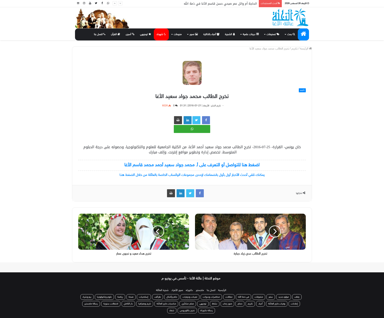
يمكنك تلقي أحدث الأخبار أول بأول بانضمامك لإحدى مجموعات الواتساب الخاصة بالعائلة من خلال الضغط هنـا (192, 175)
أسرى (129, 34)
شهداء (160, 34)
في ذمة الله (243, 297)
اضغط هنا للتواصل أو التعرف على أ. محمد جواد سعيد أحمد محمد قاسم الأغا (192, 165)
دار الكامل (128, 303)
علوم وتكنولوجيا (104, 297)
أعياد (260, 303)
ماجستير (200, 290)
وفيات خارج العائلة (276, 303)
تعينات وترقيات (190, 297)
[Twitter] (96, 3)
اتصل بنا (98, 34)
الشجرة (229, 34)
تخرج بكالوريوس (187, 310)
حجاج (240, 303)
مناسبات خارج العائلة (166, 303)
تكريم (294, 48)
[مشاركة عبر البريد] (188, 120)
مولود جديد (283, 297)
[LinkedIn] (181, 193)
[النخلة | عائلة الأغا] (290, 17)
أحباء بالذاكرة (210, 34)
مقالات (228, 297)
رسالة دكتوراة (206, 310)
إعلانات (294, 303)
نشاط (214, 303)
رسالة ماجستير (91, 303)
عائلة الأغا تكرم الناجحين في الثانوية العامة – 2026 (223, 5)
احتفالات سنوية (110, 303)
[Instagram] (84, 3)
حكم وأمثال (171, 297)
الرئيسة (304, 48)
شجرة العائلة (162, 290)
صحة (131, 297)
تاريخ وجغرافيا (144, 303)
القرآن (114, 34)
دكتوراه (189, 290)
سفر (271, 297)
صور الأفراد (177, 290)
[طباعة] (178, 120)
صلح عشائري (188, 303)
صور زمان (227, 303)
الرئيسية (222, 290)
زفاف (296, 297)
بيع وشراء (87, 297)
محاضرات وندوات (211, 297)
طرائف (157, 297)
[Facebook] (102, 3)
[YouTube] (90, 3)
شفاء (171, 310)
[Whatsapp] (108, 3)
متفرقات (259, 297)
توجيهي (144, 34)
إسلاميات (144, 297)
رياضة (120, 297)
